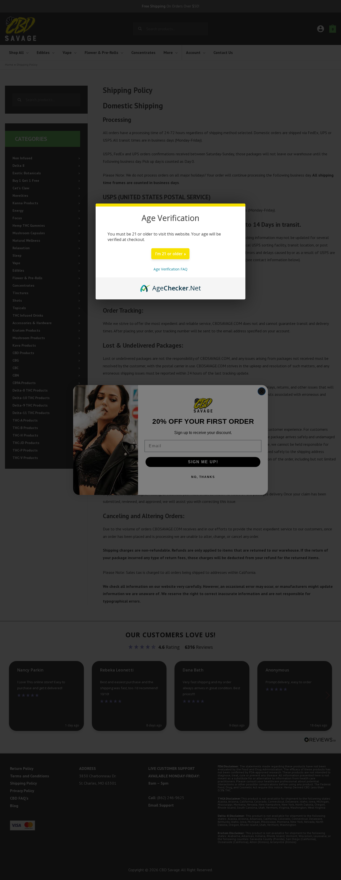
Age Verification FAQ (170, 269)
